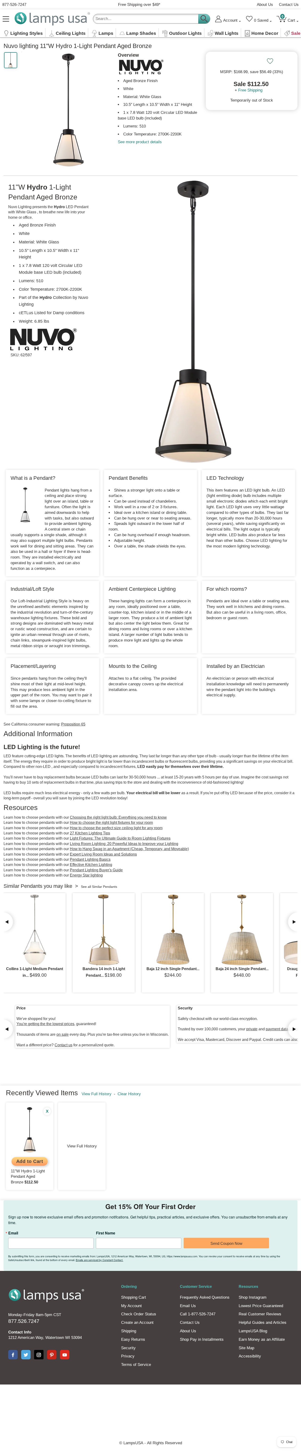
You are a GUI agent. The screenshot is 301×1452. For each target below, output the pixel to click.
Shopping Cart (133, 1297)
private (251, 1029)
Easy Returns (133, 1339)
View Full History (96, 1094)
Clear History (129, 1094)
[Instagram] (39, 1354)
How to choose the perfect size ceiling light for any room (116, 828)
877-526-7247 (14, 4)
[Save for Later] (269, 61)
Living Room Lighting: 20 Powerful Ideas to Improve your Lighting (124, 844)
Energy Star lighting (86, 875)
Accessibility (250, 1356)
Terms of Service (136, 1364)
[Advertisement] (150, 1400)
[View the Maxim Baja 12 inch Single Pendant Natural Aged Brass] (172, 930)
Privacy (128, 1356)
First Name (105, 1233)
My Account (131, 1306)
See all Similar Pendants (99, 887)
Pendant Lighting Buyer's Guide (96, 870)
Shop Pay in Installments (202, 1339)
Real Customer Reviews (260, 1314)
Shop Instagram (252, 1297)
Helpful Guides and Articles (262, 1322)
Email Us (188, 1306)
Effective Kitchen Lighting (91, 865)
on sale (62, 1034)
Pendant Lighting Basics (90, 859)
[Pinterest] (51, 1354)
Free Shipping (250, 90)
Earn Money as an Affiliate (262, 1339)
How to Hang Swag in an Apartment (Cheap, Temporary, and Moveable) (129, 849)
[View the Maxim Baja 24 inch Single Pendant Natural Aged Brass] (242, 930)
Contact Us (289, 4)
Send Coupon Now (226, 1244)
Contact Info (19, 1332)
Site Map (246, 1348)
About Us (265, 4)
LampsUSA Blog (253, 1331)
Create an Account (137, 1322)
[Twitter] (26, 1354)
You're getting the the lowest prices (45, 1024)
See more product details (140, 142)
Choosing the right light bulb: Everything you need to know (118, 817)
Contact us (63, 1045)
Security (128, 1348)
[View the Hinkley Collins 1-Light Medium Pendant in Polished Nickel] (34, 930)
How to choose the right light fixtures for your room (111, 823)
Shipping (128, 1331)
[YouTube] (64, 1354)
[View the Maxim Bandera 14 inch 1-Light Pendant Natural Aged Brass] (103, 930)
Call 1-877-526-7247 (197, 1314)
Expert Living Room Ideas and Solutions (103, 854)
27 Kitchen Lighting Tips (90, 833)
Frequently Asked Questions (205, 1297)
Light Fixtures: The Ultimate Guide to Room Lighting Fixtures (120, 838)
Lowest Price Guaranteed (261, 1306)
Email (13, 1233)
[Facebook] (13, 1354)
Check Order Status (138, 1314)
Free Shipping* (139, 4)
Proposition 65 (73, 724)
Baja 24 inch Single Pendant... (242, 969)
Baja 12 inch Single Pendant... (173, 969)
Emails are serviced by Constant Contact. (99, 1260)
